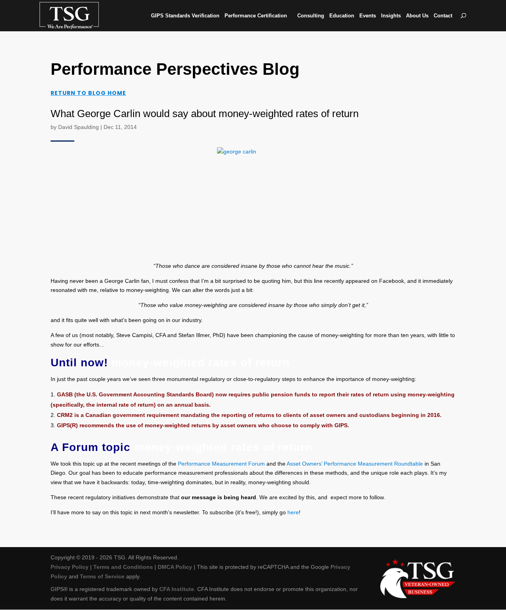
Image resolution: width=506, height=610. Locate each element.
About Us (417, 16)
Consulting (310, 16)
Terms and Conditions (123, 567)
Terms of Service (102, 576)
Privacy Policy (70, 567)
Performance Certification (256, 16)
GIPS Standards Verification (185, 16)
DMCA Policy (175, 567)
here (293, 512)
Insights (391, 16)
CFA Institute (176, 589)
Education (341, 16)
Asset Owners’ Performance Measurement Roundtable (355, 463)
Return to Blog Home (88, 93)
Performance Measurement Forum (221, 463)
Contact (443, 16)
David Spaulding (78, 127)
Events (367, 16)
